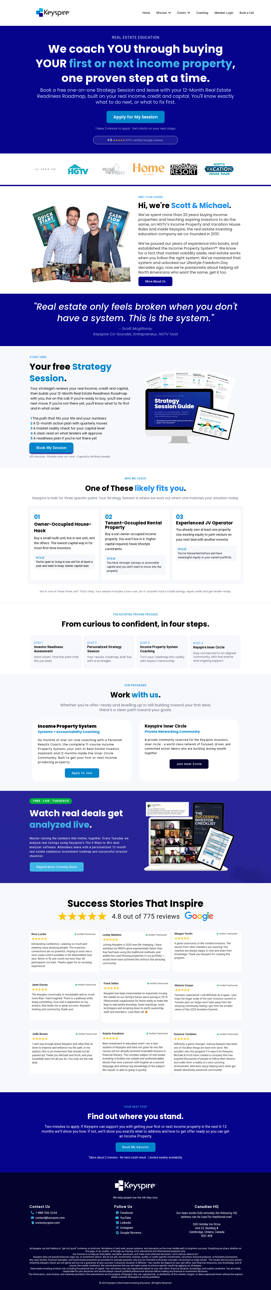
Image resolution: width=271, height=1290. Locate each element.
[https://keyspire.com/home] (53, 13)
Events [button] (182, 13)
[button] (169, 13)
